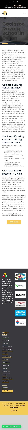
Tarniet (10, 378)
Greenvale (5, 343)
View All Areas (8, 391)
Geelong (5, 374)
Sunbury (5, 346)
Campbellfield (6, 340)
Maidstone (5, 378)
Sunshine (5, 368)
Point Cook (5, 387)
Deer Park (10, 349)
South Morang (6, 362)
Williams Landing (7, 356)
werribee (10, 346)
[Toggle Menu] (24, 13)
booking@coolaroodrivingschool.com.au (15, 7)
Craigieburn (5, 337)
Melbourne (5, 359)
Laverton (5, 384)
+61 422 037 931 (17, 6)
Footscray (5, 353)
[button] (11, 426)
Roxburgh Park (6, 371)
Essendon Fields (6, 365)
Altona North (6, 381)
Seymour (5, 349)
